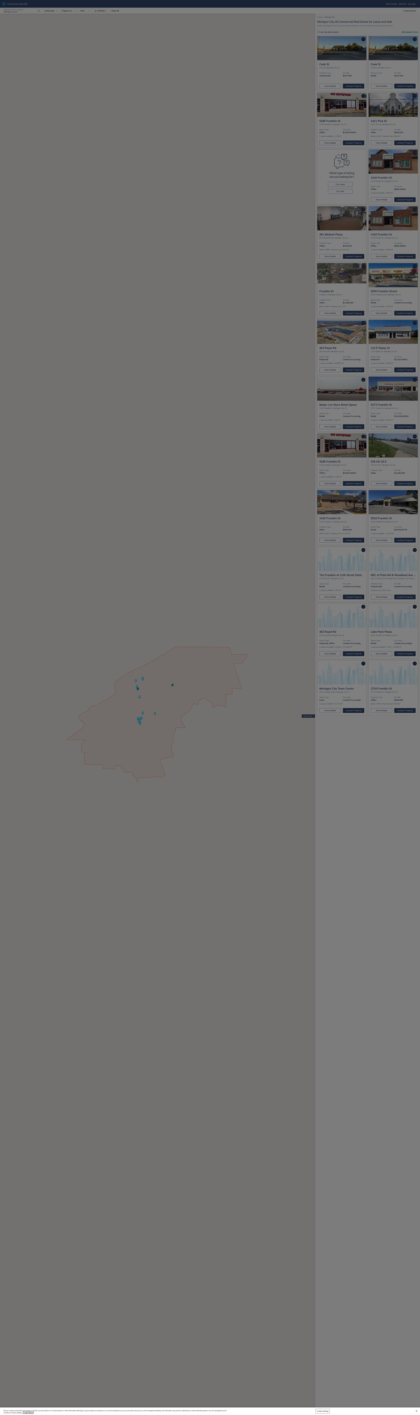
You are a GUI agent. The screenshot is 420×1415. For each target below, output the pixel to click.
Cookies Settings (323, 1411)
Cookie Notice (28, 1413)
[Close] (416, 1411)
